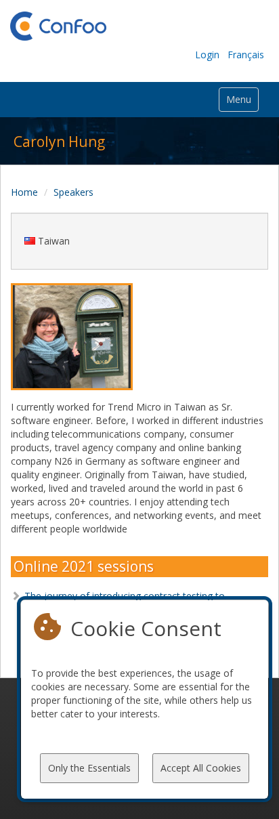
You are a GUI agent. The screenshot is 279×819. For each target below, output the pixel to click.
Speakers (73, 192)
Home (24, 192)
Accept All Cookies (200, 767)
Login (207, 54)
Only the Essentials (89, 767)
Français (246, 54)
